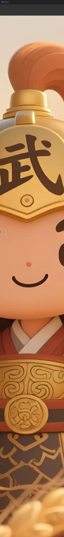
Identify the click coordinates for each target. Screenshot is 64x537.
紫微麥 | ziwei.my (5, 1)
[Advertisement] (32, 10)
